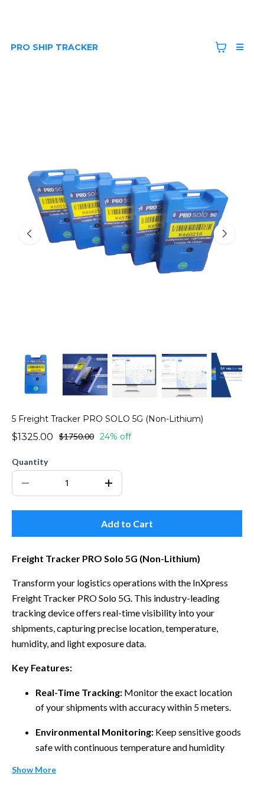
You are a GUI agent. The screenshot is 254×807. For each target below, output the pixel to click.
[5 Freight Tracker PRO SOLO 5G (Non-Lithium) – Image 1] (35, 375)
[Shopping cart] (221, 47)
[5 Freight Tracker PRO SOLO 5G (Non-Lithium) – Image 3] (134, 375)
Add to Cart (127, 523)
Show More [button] (34, 770)
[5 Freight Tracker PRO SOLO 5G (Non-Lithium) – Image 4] (184, 375)
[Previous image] (29, 233)
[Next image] (224, 233)
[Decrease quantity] (25, 483)
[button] (238, 47)
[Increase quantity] (108, 483)
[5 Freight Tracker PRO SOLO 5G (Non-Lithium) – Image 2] (85, 375)
